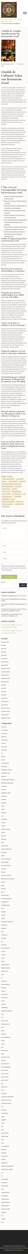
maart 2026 (4, 658)
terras (2, 1123)
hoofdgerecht (4, 902)
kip (2, 941)
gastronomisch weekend (7, 878)
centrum (3, 822)
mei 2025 (3, 691)
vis (2, 1176)
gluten (3, 885)
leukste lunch (4, 971)
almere (3, 760)
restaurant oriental (6, 1103)
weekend (3, 1212)
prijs (2, 1083)
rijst (2, 1106)
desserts (4, 481)
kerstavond (4, 935)
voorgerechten (5, 506)
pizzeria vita (4, 1080)
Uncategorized (5, 1146)
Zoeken (3, 582)
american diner (5, 763)
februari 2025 (5, 701)
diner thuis (4, 852)
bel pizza (3, 789)
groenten (3, 888)
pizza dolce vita (5, 1057)
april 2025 (4, 695)
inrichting (14, 489)
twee (2, 1143)
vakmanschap (20, 501)
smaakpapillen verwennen (8, 499)
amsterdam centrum (6, 769)
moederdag (4, 1007)
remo (2, 1090)
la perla (3, 951)
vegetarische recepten (7, 1169)
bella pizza (4, 796)
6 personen (4, 750)
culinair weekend (5, 829)
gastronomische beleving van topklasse (11, 484)
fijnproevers (22, 481)
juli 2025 (3, 685)
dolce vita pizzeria (6, 859)
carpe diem (4, 819)
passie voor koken (6, 494)
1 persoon (3, 726)
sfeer (24, 494)
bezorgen (3, 802)
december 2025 (5, 668)
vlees (2, 1189)
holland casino (5, 895)
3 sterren (3, 743)
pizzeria (3, 1060)
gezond (3, 882)
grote (2, 892)
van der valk (4, 1156)
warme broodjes (5, 1209)
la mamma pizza (5, 948)
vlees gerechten (5, 1192)
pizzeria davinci (5, 1063)
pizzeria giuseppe (5, 1067)
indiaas (3, 918)
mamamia (3, 987)
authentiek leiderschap (7, 783)
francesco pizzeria (6, 875)
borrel (3, 806)
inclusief (3, 915)
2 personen (4, 733)
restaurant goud (17, 494)
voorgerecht (4, 1195)
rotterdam (4, 1110)
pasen (2, 1030)
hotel (2, 908)
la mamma (4, 944)
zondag (3, 1219)
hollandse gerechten (6, 898)
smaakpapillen (17, 496)
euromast (3, 868)
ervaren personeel (13, 481)
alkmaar (3, 756)
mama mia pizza (5, 984)
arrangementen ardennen (7, 779)
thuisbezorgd (4, 1136)
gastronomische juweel (7, 486)
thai (2, 1126)
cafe (2, 816)
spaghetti (3, 1119)
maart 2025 (4, 698)
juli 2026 (3, 645)
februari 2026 (5, 662)
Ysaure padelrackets (6, 630)
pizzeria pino (4, 1070)
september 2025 (5, 678)
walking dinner (5, 1205)
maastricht (4, 981)
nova (2, 1014)
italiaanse (3, 928)
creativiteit (9, 476)
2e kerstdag (4, 740)
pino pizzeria (4, 1050)
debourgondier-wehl (8, 64)
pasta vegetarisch (6, 1037)
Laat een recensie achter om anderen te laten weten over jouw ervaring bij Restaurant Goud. (14, 234)
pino (2, 1047)
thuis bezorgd (5, 1133)
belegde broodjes (6, 793)
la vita (2, 958)
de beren (3, 835)
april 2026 (4, 655)
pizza (2, 1053)
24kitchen (4, 736)
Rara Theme (24, 1248)
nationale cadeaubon (6, 1011)
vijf (2, 1172)
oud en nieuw (4, 1020)
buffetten (3, 812)
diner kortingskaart (6, 849)
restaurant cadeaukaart (7, 1096)
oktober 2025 (5, 675)
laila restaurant (5, 964)
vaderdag (3, 1153)
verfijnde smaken (19, 504)
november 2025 (5, 671)
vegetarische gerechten (7, 1166)
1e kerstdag (4, 730)
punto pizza (4, 1086)
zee (2, 1215)
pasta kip (3, 1034)
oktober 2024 (5, 714)
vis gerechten (4, 1179)
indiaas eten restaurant (7, 921)
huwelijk (3, 911)
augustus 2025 (5, 681)
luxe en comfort (6, 491)
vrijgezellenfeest (5, 1202)
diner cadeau (4, 845)
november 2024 (5, 711)
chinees (3, 826)
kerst (2, 931)
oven (2, 1027)
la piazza (3, 954)
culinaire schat (19, 479)
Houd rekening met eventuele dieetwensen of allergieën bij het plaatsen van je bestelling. (15, 222)
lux (2, 977)
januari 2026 (4, 665)
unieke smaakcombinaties (8, 501)
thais (2, 1129)
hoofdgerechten (6, 489)
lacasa (3, 961)
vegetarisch (4, 1162)
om (2, 1017)
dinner (3, 855)
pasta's (3, 1040)
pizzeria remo (4, 1073)
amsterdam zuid (5, 773)
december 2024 (5, 708)
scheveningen (4, 1113)
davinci (3, 832)
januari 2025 (4, 704)
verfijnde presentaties (7, 504)
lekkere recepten (5, 968)
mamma (3, 991)
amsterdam (4, 766)
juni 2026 (3, 648)
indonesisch (4, 925)
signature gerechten (7, 496)
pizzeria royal (4, 1077)
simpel (3, 1116)
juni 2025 (3, 688)
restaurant (4, 1093)
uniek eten (4, 1149)
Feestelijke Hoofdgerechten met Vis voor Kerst (13, 595)
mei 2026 (3, 652)
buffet (3, 809)
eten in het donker (6, 865)
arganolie (3, 776)
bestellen (3, 799)
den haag (3, 839)
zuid (2, 1222)
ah (1, 753)
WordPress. (20, 1250)
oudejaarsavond (5, 1024)
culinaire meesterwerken (8, 479)
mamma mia (4, 994)
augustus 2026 (5, 642)
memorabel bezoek (16, 491)
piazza (3, 1044)
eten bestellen (5, 862)
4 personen (4, 746)
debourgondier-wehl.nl (12, 20)
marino (3, 1001)
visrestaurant (4, 1186)
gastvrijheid (18, 486)
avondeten (4, 786)
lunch (2, 974)
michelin (3, 1004)
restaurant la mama (6, 1100)
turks (2, 1139)
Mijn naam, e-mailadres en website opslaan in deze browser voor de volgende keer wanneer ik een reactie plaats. (14, 568)
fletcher (3, 872)
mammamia (4, 997)
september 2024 (5, 718)
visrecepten (4, 1182)
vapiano (3, 1159)
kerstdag (3, 938)
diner (2, 842)
